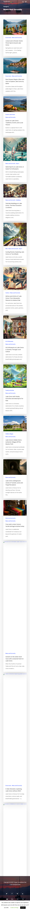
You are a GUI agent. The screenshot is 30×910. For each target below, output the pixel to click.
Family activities (10, 390)
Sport (17, 163)
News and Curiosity (17, 37)
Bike (7, 248)
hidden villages (9, 434)
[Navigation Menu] (26, 1)
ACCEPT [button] (23, 907)
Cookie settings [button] (14, 907)
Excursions (8, 37)
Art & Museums (9, 341)
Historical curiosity (11, 518)
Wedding (18, 200)
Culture (7, 293)
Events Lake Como (10, 114)
